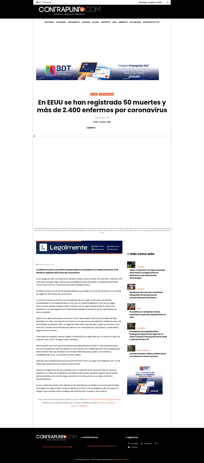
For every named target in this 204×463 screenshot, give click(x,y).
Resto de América (106, 94)
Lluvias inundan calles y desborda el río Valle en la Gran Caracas (148, 355)
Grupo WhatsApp (107, 402)
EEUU (139, 308)
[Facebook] (98, 127)
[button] (167, 2)
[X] (104, 127)
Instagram (83, 406)
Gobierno (141, 328)
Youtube (134, 447)
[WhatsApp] (115, 127)
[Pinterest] (109, 127)
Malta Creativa (123, 460)
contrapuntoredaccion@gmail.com (104, 399)
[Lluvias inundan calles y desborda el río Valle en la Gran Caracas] (131, 348)
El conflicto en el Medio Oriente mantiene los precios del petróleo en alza (148, 314)
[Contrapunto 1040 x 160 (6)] (97, 82)
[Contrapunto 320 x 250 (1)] (145, 396)
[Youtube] (128, 447)
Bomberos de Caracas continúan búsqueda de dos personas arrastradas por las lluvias (146, 295)
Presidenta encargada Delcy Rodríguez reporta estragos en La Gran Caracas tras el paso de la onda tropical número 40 (148, 335)
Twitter (73, 406)
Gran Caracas (143, 350)
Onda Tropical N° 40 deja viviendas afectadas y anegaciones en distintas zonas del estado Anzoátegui (147, 274)
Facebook (134, 444)
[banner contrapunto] (79, 256)
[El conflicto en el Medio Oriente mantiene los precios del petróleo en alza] (131, 306)
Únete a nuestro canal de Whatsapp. (57, 447)
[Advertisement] (102, 43)
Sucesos (140, 267)
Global (94, 94)
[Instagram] (141, 443)
